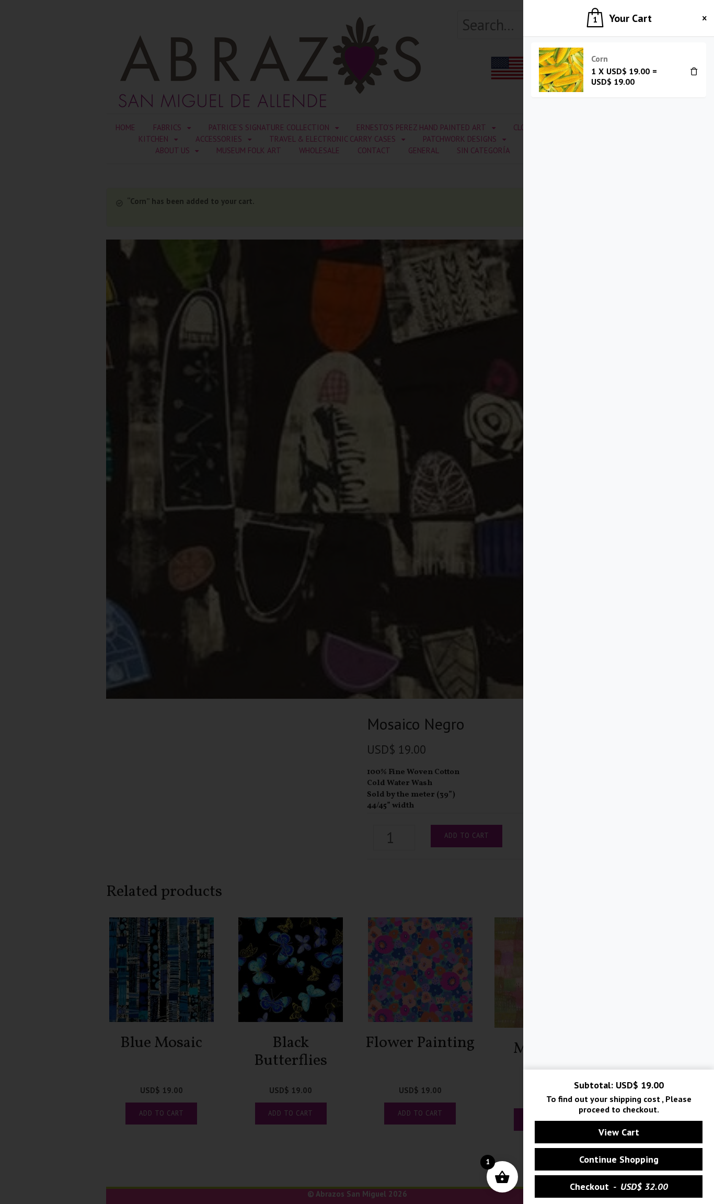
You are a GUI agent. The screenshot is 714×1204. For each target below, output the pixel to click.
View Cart (618, 1132)
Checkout (619, 1186)
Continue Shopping (619, 1159)
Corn (599, 58)
